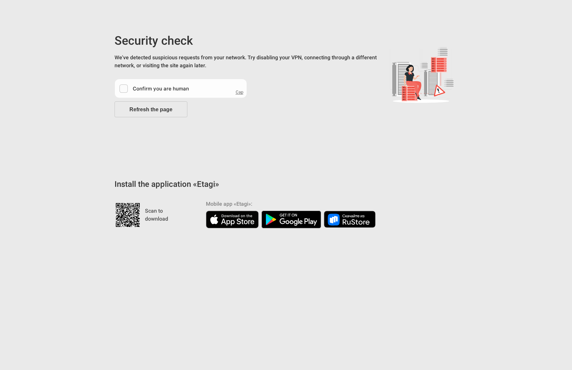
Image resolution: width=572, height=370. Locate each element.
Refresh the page (150, 109)
